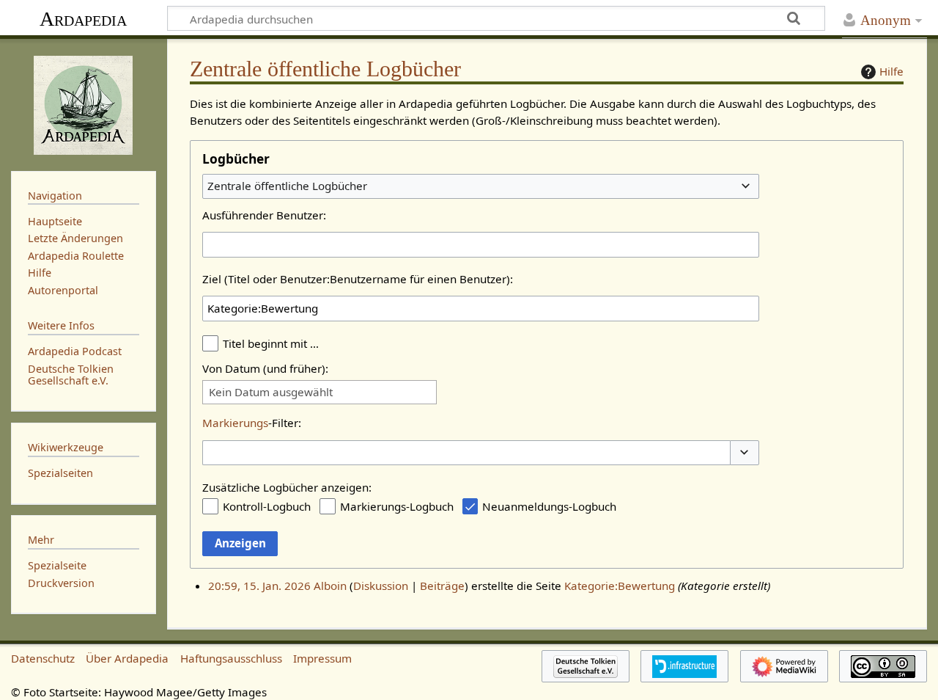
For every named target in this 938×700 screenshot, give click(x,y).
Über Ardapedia (127, 658)
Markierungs (235, 422)
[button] (744, 453)
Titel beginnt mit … (271, 343)
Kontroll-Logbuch (267, 506)
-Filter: (251, 422)
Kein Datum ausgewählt (271, 392)
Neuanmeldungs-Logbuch (549, 506)
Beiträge (442, 585)
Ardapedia (83, 18)
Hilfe (891, 71)
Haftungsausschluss (231, 658)
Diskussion (380, 585)
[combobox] (480, 186)
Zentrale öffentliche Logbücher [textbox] (287, 185)
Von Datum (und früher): (265, 368)
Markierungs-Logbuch (397, 506)
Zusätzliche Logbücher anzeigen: (287, 487)
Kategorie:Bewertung (619, 585)
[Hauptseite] (83, 103)
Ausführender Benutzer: (264, 215)
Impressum (322, 658)
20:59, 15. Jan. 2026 (259, 585)
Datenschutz (43, 658)
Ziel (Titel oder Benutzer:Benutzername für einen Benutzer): (357, 278)
